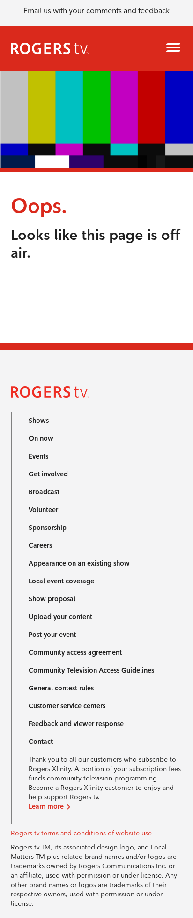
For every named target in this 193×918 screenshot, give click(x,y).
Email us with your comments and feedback (96, 10)
